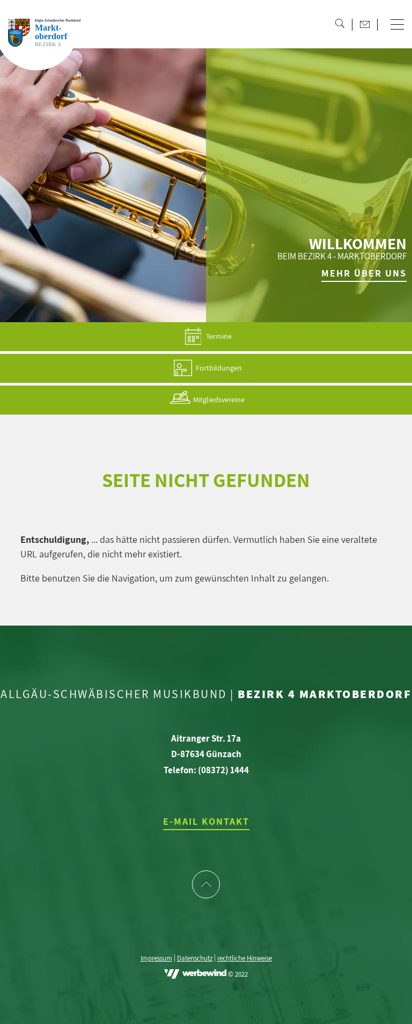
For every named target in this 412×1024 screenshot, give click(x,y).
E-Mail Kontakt (206, 821)
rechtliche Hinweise (244, 959)
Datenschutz (194, 959)
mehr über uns (364, 273)
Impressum (156, 959)
